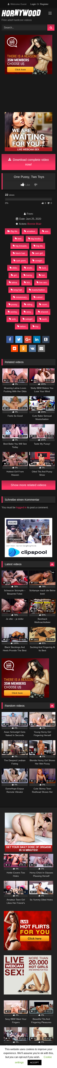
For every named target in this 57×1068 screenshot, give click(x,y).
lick (28, 282)
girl (15, 275)
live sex (43, 282)
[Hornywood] (23, 13)
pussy (14, 304)
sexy (28, 311)
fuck (44, 267)
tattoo (23, 326)
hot (43, 275)
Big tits (14, 231)
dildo (14, 267)
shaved (44, 311)
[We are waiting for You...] (28, 150)
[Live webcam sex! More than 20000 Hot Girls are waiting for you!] (27, 993)
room (44, 304)
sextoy (13, 311)
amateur (31, 231)
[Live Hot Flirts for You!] (27, 949)
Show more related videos (28, 485)
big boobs (36, 238)
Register (44, 4)
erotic (29, 267)
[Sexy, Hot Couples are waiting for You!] (28, 851)
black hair (20, 253)
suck (44, 319)
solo (14, 319)
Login (33, 4)
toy (36, 326)
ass (46, 231)
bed (19, 238)
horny (29, 275)
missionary (21, 297)
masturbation (38, 289)
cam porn (21, 260)
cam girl (39, 253)
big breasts (21, 246)
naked (39, 297)
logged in (21, 507)
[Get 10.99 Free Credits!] (28, 73)
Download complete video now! (30, 162)
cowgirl (38, 260)
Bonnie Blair (34, 224)
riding (29, 304)
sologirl (28, 319)
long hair (17, 289)
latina (14, 282)
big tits (39, 246)
